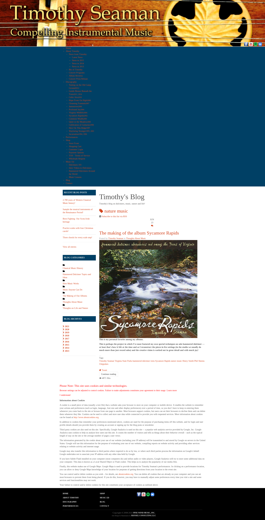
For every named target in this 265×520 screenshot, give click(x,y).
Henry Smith (188, 361)
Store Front (74, 143)
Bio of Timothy (76, 69)
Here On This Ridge (79, 128)
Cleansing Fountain (79, 103)
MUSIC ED (104, 498)
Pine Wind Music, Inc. (144, 513)
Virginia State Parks (123, 361)
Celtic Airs (75, 97)
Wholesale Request (77, 159)
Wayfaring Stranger (81, 131)
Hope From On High (80, 100)
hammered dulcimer (141, 361)
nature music (176, 361)
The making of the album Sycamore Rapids (139, 232)
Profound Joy (76, 109)
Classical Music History (73, 268)
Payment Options (76, 152)
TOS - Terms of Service (79, 155)
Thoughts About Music (136, 238)
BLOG (102, 502)
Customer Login (76, 149)
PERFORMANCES (70, 506)
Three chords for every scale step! (77, 237)
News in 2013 (78, 66)
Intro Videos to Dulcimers (80, 168)
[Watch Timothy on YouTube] (251, 44)
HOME (65, 494)
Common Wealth (78, 119)
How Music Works (71, 283)
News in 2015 (78, 60)
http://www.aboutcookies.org (86, 417)
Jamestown (75, 106)
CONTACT (104, 506)
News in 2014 (78, 63)
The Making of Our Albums (75, 296)
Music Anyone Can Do (72, 290)
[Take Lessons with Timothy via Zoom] (260, 44)
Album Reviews (76, 76)
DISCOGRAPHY (70, 502)
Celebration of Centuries (81, 125)
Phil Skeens (199, 361)
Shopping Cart (75, 146)
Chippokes (103, 364)
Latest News (77, 57)
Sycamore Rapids (78, 116)
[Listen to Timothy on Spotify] (255, 44)
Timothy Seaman (115, 238)
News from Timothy (78, 54)
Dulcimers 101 (75, 165)
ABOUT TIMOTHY (71, 498)
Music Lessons (75, 177)
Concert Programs (76, 73)
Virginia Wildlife (78, 112)
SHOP (102, 494)
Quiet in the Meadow (80, 122)
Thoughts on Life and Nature (75, 308)
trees (153, 361)
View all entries (69, 247)
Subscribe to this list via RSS (114, 216)
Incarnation (78, 134)
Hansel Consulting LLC (143, 515)
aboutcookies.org (126, 474)
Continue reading (108, 374)
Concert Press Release (78, 79)
